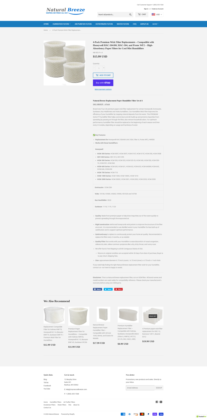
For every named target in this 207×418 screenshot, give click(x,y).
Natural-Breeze (54, 414)
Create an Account (157, 9)
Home (46, 24)
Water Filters (123, 24)
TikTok (46, 382)
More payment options (103, 89)
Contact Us (47, 408)
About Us (144, 24)
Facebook (47, 386)
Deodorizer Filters (104, 24)
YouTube (47, 389)
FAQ (134, 24)
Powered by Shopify (68, 414)
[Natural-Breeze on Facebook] (157, 402)
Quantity (96, 64)
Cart (143, 14)
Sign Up (159, 388)
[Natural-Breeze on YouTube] (161, 402)
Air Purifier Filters (83, 24)
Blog (45, 379)
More (154, 24)
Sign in (146, 9)
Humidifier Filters (61, 24)
